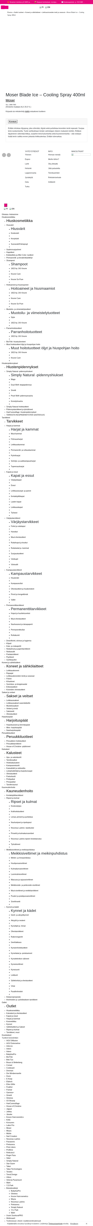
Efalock (9, 1082)
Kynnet (9, 1024)
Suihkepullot (11, 660)
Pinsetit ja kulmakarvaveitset (22, 833)
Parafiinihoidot (17, 991)
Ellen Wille (10, 1084)
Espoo (27, 159)
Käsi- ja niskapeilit (13, 646)
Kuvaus (12, 121)
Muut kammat (16, 434)
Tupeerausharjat (17, 466)
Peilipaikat (10, 779)
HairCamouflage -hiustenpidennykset (21, 412)
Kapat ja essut (12, 472)
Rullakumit (15, 635)
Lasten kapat (16, 502)
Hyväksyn (74, 1224)
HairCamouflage (13, 1103)
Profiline (9, 1150)
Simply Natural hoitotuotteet (17, 407)
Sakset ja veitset (8, 692)
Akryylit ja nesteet (18, 920)
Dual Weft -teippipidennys (21, 385)
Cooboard (10, 1068)
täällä (27, 111)
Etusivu (9, 12)
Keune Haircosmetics (15, 1117)
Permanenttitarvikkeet (15, 605)
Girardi (9, 1095)
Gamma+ (10, 1092)
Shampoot (10, 260)
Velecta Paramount (14, 1180)
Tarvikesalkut (11, 760)
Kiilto (8, 1120)
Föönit (8, 679)
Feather (9, 1087)
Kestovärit (15, 233)
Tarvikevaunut (12, 785)
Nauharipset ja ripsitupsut (21, 822)
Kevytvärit (15, 239)
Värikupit (14, 559)
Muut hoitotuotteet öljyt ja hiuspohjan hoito (23, 344)
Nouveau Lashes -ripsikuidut (22, 828)
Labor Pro (10, 1125)
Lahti (27, 164)
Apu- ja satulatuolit (13, 757)
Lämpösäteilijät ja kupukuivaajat (19, 771)
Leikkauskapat (17, 507)
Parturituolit (11, 776)
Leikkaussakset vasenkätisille (18, 703)
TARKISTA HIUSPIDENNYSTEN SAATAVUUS (25, 415)
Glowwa (9, 1098)
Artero (8, 1051)
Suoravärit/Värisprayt (19, 244)
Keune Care (16, 274)
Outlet (4, 1002)
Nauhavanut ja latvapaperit (22, 624)
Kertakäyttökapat (17, 496)
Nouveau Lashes (13, 1139)
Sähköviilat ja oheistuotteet (22, 981)
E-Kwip (9, 1079)
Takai (8, 1166)
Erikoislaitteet (11, 687)
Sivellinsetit (15, 902)
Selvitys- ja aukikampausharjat (23, 461)
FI (42, 7)
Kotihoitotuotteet (17, 811)
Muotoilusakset (12, 706)
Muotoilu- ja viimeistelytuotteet (18, 309)
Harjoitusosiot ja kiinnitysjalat (18, 725)
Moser (10, 100)
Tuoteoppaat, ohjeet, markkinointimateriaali (23, 1221)
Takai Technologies (14, 1169)
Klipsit (8, 643)
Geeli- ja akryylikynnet (20, 915)
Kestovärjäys (16, 806)
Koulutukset (6, 1035)
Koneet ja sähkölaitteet (32, 12)
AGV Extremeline (13, 1043)
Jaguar (9, 1109)
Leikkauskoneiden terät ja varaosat (53, 12)
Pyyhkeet (10, 657)
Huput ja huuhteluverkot (20, 613)
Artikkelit (51, 182)
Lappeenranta (30, 173)
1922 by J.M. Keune (19, 268)
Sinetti (13, 390)
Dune (8, 1076)
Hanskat (14, 532)
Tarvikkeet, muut (12, 1032)
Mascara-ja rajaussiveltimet (22, 880)
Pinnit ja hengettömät (19, 594)
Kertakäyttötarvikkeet (14, 795)
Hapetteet (10, 252)
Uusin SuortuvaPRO (14, 1215)
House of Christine (13, 1106)
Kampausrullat (17, 583)
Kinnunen (10, 1123)
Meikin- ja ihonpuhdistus (21, 858)
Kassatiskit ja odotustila (15, 768)
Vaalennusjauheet (13, 250)
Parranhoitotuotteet (14, 328)
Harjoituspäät (7, 717)
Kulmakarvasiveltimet (19, 869)
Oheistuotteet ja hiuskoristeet (22, 589)
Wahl (8, 1183)
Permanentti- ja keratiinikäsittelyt (19, 258)
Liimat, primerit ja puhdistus (22, 817)
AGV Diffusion (12, 1041)
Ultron (8, 1177)
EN (48, 7)
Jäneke (9, 1114)
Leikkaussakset (12, 700)
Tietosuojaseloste (55, 1224)
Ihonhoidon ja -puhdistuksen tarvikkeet (21, 1000)
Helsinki (28, 168)
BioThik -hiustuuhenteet (16, 342)
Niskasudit (10, 652)
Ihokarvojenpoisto (13, 997)
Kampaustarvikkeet (14, 570)
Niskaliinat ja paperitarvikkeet (18, 649)
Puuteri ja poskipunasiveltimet (23, 896)
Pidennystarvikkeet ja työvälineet (19, 409)
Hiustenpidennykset (10, 363)
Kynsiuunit (15, 970)
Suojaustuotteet (17, 554)
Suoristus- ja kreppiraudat (16, 684)
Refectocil (10, 1153)
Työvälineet (15, 844)
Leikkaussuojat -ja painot (21, 491)
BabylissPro (11, 1054)
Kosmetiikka (11, 1021)
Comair (9, 1065)
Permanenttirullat (18, 630)
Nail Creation (11, 1136)
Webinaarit (10, 1218)
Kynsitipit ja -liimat (18, 926)
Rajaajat (9, 673)
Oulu (27, 182)
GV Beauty (10, 1101)
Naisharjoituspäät (13, 730)
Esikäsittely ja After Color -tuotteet (19, 255)
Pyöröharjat (15, 455)
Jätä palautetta (54, 168)
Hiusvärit (9, 225)
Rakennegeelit (17, 937)
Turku (27, 187)
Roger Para (11, 1155)
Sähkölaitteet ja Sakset (15, 1027)
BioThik (9, 1057)
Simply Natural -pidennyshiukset (19, 371)
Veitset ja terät (12, 709)
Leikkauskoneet (12, 670)
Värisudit (14, 564)
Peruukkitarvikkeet (13, 744)
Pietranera (10, 1144)
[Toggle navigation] (3, 7)
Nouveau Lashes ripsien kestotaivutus (26, 839)
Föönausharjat (17, 439)
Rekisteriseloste (54, 177)
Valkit (13, 600)
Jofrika (9, 1112)
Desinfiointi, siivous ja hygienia (18, 641)
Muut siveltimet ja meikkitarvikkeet (24, 891)
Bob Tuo (9, 1060)
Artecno (9, 1046)
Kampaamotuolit (13, 765)
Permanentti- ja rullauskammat (23, 450)
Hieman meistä (54, 155)
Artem (8, 1049)
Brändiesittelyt (12, 1188)
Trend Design (11, 1174)
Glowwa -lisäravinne (10, 214)
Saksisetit (10, 711)
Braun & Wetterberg (14, 1062)
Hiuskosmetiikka (8, 217)
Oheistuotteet (11, 714)
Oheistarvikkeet (17, 931)
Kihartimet (10, 681)
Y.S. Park (14, 1210)
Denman (9, 1071)
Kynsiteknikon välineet (20, 959)
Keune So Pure (17, 279)
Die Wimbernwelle (13, 1073)
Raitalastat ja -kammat (20, 548)
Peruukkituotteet (8, 733)
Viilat (13, 986)
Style (13, 317)
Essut (13, 485)
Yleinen (28, 155)
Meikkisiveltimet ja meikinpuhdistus (20, 850)
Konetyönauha (17, 401)
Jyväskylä (29, 177)
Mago (13, 379)
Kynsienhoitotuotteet (19, 948)
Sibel (8, 1158)
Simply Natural (12, 1161)
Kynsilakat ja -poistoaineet (21, 953)
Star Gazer (10, 1164)
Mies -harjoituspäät (14, 728)
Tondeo (9, 1172)
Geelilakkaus (16, 942)
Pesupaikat (10, 782)
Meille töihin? (53, 159)
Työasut (14, 513)
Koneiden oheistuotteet (15, 690)
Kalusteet (5, 749)
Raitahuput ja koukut (19, 543)
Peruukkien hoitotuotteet (16, 741)
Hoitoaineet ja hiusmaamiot (17, 285)
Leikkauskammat (17, 445)
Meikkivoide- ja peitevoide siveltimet (25, 885)
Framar (9, 1090)
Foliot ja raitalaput (18, 526)
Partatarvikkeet (12, 654)
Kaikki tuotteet (19, 12)
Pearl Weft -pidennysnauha (22, 396)
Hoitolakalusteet (12, 763)
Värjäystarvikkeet (13, 518)
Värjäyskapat (16, 480)
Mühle (8, 1133)
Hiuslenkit (15, 578)
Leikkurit (14, 975)
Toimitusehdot (53, 173)
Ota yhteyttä (53, 164)
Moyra (8, 1131)
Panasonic (10, 1142)
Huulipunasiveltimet (19, 863)
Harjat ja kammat (13, 426)
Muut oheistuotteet (18, 537)
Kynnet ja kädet (12, 907)
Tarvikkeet (6, 418)
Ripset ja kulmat (12, 798)
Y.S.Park (9, 1185)
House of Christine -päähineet (18, 746)
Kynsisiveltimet (17, 964)
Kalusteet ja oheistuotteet (16, 1013)
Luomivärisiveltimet (18, 874)
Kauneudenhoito (8, 787)
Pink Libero (11, 1147)
